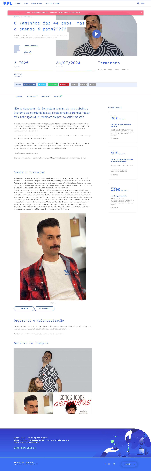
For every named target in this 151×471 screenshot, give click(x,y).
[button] (122, 96)
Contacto (27, 52)
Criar (26, 3)
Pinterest (65, 85)
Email (75, 85)
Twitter (42, 85)
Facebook (30, 85)
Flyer (93, 85)
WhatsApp (53, 85)
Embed (84, 85)
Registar (49, 3)
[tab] (19, 97)
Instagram (45, 308)
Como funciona (36, 3)
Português (127, 464)
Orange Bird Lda (29, 462)
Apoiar (18, 3)
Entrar (57, 3)
